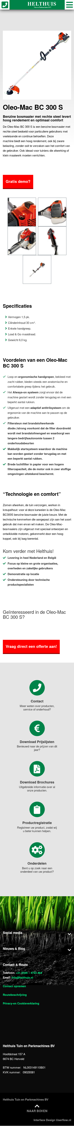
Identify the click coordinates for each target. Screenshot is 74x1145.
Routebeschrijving (15, 995)
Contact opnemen (14, 986)
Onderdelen (37, 863)
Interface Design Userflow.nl (52, 1120)
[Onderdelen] (37, 850)
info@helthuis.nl (22, 977)
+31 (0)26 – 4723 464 (29, 973)
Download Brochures (37, 782)
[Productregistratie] (37, 809)
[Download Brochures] (37, 769)
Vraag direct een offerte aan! (31, 646)
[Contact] (37, 688)
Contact (37, 701)
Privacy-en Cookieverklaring (21, 1003)
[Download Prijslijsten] (37, 728)
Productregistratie (37, 822)
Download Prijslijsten (37, 741)
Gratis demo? (18, 181)
